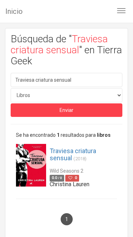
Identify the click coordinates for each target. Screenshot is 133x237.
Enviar (66, 110)
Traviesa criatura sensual (73, 154)
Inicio (14, 11)
